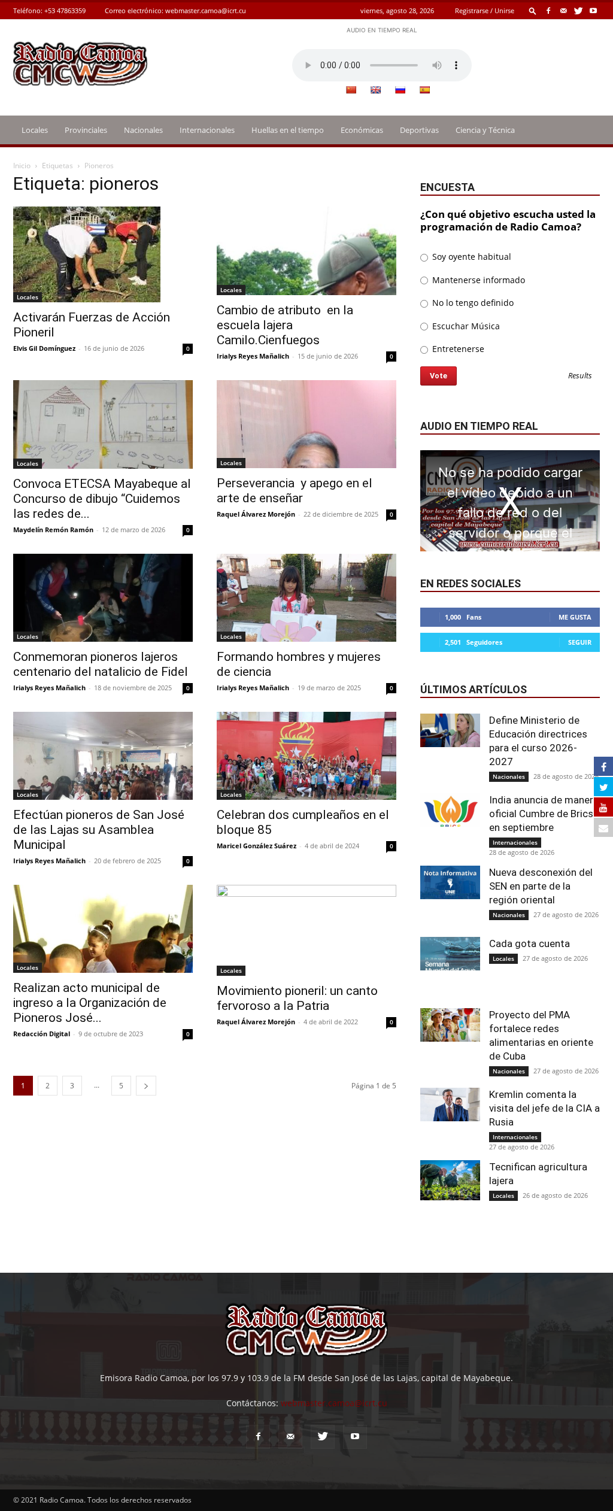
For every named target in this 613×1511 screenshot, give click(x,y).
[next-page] (146, 1086)
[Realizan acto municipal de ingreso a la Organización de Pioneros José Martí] (103, 929)
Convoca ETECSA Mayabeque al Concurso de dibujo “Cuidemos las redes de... (102, 499)
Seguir (579, 642)
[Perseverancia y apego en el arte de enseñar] (306, 424)
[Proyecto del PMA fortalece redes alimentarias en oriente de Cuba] (450, 1025)
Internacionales (207, 130)
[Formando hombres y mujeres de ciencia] (306, 598)
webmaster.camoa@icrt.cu (205, 10)
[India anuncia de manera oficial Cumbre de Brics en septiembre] (450, 810)
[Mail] (563, 10)
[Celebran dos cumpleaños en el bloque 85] (306, 756)
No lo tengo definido (472, 302)
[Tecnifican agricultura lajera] (450, 1180)
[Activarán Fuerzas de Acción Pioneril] (103, 254)
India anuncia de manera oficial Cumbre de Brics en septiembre (544, 813)
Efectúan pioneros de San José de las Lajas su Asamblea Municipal (98, 830)
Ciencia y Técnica (485, 130)
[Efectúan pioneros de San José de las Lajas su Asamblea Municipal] (103, 756)
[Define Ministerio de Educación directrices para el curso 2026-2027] (450, 730)
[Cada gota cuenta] (450, 953)
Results (580, 376)
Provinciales (86, 130)
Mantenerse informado (477, 280)
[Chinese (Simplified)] (350, 90)
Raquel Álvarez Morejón (256, 513)
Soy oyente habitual (470, 256)
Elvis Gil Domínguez (44, 348)
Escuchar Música (465, 326)
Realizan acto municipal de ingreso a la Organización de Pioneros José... (89, 1003)
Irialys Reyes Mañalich (253, 355)
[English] (375, 90)
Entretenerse (457, 348)
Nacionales (143, 130)
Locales (35, 130)
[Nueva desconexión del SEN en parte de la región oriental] (450, 882)
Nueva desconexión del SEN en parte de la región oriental (541, 886)
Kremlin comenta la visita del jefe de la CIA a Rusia (544, 1108)
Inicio (22, 165)
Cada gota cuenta (529, 943)
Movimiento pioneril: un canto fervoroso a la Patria (297, 998)
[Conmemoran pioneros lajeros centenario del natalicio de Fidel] (103, 598)
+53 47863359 (65, 10)
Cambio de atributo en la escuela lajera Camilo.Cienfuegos (285, 325)
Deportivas (419, 130)
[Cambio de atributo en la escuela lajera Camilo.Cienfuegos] (306, 251)
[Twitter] (578, 10)
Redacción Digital (41, 1033)
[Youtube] (593, 10)
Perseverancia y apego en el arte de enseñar (294, 490)
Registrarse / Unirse (484, 10)
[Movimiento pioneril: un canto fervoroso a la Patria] (306, 930)
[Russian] (399, 90)
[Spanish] (424, 90)
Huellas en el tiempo (287, 130)
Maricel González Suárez (256, 845)
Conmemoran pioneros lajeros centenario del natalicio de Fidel (100, 664)
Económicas (362, 130)
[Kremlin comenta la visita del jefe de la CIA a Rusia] (450, 1104)
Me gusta (575, 616)
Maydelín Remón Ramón (53, 529)
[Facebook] (548, 10)
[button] (533, 10)
